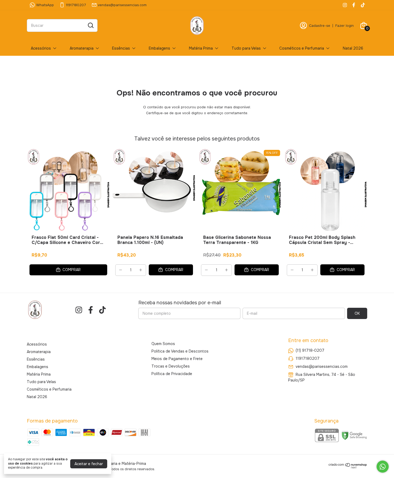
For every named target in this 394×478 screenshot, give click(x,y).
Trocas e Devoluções (170, 366)
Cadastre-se (319, 25)
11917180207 (76, 5)
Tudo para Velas (246, 48)
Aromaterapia (82, 48)
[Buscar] (90, 25)
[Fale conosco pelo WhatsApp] (383, 467)
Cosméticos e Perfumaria (301, 48)
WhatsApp (45, 5)
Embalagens (159, 48)
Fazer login (344, 25)
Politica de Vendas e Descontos (180, 351)
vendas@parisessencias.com (122, 5)
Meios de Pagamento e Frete (177, 358)
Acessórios (41, 48)
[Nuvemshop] (348, 467)
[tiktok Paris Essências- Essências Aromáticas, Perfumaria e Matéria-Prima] (362, 5)
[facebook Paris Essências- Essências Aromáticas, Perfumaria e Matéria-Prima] (353, 5)
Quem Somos (163, 343)
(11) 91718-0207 (310, 350)
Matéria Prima (201, 48)
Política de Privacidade (171, 373)
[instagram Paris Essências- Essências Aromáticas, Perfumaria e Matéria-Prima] (344, 5)
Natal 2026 (353, 48)
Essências (121, 48)
